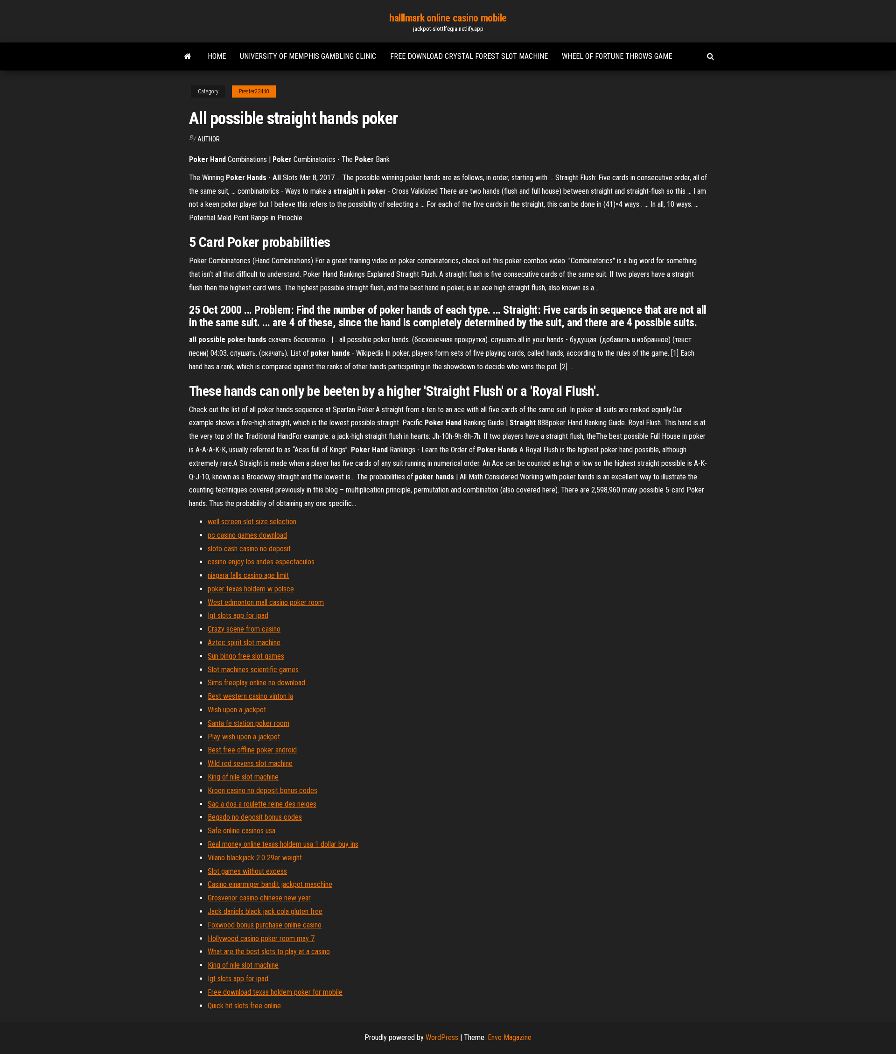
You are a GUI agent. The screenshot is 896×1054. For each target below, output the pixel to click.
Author (208, 139)
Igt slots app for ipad (238, 615)
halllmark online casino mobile (448, 18)
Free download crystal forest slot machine (469, 56)
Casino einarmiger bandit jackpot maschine (270, 884)
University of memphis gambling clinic (308, 56)
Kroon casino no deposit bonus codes (262, 790)
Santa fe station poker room (248, 723)
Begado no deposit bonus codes (255, 817)
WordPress (442, 1037)
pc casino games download (247, 535)
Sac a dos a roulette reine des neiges (262, 804)
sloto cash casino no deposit (249, 548)
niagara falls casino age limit (248, 575)
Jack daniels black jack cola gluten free (265, 911)
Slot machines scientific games (253, 669)
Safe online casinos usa (241, 830)
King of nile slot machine (243, 777)
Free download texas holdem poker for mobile (275, 992)
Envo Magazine (510, 1037)
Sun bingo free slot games (246, 656)
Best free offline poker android (252, 749)
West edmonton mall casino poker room (266, 602)
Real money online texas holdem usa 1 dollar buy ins (283, 844)
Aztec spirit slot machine (244, 642)
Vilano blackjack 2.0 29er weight (255, 857)
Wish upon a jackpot (237, 709)
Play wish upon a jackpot (244, 736)
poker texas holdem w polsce (251, 588)
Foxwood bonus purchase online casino (265, 924)
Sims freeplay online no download (256, 682)
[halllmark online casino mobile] (188, 56)
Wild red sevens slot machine (250, 763)
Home (217, 56)
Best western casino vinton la (250, 696)
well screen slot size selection (252, 521)
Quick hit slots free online (244, 1005)
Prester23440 (254, 91)
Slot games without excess (247, 871)
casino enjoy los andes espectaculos (261, 561)
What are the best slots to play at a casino (269, 951)
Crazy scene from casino (244, 629)
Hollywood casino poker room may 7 (261, 938)
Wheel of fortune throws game (617, 56)
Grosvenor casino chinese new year (259, 897)
